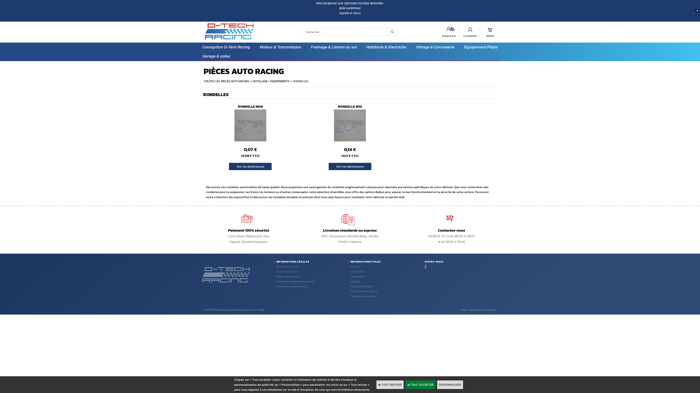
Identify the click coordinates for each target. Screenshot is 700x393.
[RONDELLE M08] (250, 140)
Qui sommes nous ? (287, 267)
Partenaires (357, 272)
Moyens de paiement (288, 277)
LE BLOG (355, 281)
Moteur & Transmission (280, 47)
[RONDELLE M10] (350, 140)
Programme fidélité (362, 286)
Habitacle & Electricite (386, 47)
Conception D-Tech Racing (226, 47)
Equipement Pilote (481, 47)
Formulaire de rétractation (291, 286)
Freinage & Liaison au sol (334, 47)
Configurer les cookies (364, 296)
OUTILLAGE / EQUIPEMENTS (271, 81)
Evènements (358, 277)
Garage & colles (216, 56)
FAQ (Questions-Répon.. (364, 291)
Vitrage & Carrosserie (435, 47)
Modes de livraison (287, 272)
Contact (355, 267)
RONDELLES (300, 81)
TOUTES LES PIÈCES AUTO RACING (226, 81)
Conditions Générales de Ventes (295, 281)
